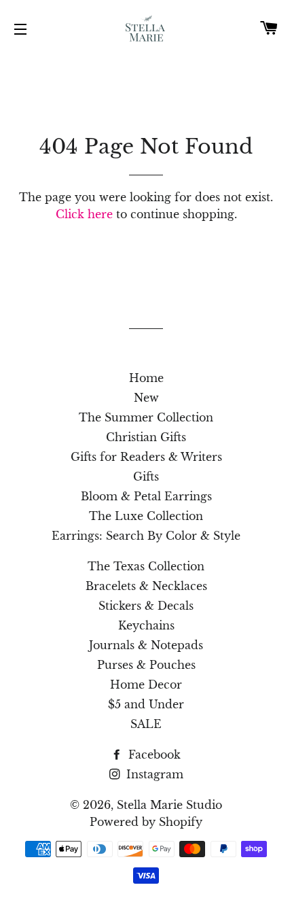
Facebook (153, 754)
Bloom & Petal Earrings (146, 496)
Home (146, 378)
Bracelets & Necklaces (146, 586)
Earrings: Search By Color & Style (146, 535)
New (146, 397)
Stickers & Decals (146, 605)
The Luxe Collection (146, 516)
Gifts (146, 476)
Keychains (146, 625)
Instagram (153, 774)
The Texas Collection (146, 566)
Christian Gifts (146, 437)
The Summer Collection (146, 417)
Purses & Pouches (146, 665)
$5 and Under (146, 704)
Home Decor (146, 684)
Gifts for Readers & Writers (146, 457)
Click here (84, 214)
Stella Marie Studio (169, 805)
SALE (146, 724)
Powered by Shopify (146, 822)
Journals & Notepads (146, 645)
